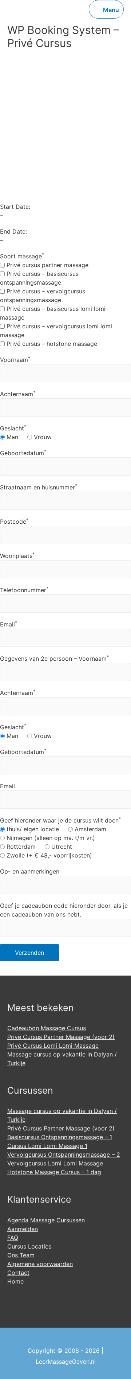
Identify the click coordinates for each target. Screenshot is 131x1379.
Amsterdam (89, 829)
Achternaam (17, 394)
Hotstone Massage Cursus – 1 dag (54, 1172)
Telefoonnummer (24, 590)
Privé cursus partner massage (46, 265)
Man (11, 437)
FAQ (12, 1237)
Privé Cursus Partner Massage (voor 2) (61, 1036)
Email (8, 624)
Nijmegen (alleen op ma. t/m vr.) (50, 837)
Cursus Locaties (29, 1246)
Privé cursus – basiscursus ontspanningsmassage (39, 278)
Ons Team (21, 1255)
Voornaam (15, 359)
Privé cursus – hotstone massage (51, 343)
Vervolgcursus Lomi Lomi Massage (55, 1163)
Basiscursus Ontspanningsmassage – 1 (59, 1137)
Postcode (14, 521)
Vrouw (42, 437)
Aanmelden (22, 1228)
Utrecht (60, 846)
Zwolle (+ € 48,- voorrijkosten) (48, 855)
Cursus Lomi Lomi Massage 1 (47, 1145)
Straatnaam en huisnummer (38, 487)
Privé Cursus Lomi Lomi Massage (53, 1045)
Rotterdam (20, 846)
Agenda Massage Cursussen (46, 1220)
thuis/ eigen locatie (32, 829)
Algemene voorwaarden (40, 1263)
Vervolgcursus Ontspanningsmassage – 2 (63, 1154)
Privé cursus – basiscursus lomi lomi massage (53, 313)
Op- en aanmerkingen (29, 871)
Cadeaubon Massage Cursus (46, 1028)
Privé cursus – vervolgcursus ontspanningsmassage (42, 296)
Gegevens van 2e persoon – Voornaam (54, 658)
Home (15, 1281)
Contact (18, 1272)
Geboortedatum (23, 453)
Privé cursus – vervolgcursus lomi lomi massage (56, 331)
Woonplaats (17, 555)
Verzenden (29, 952)
